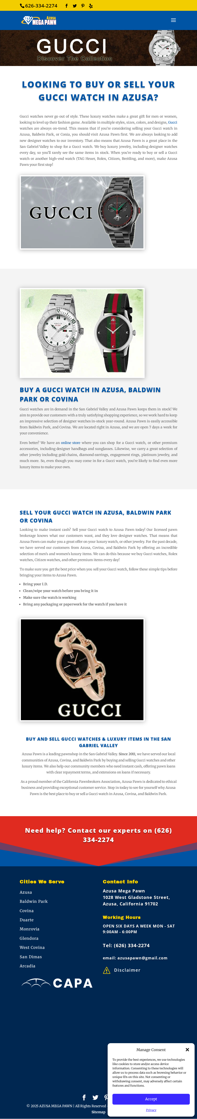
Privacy (151, 1110)
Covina (27, 910)
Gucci (172, 122)
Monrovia (30, 929)
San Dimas (31, 956)
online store (70, 443)
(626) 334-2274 (132, 945)
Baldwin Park (34, 901)
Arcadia (28, 965)
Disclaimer (127, 970)
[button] (187, 1049)
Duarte (27, 919)
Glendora (29, 938)
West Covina (32, 947)
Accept (151, 1099)
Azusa (26, 892)
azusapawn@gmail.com (142, 958)
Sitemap (98, 1112)
